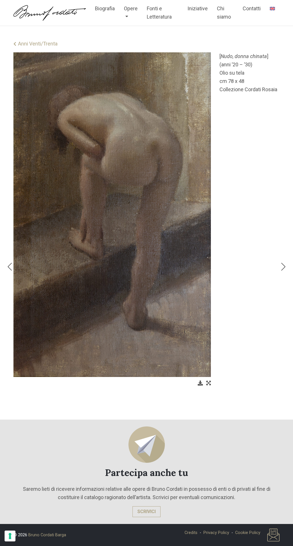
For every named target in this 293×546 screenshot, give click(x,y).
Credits (191, 532)
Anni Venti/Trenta (38, 44)
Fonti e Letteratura (159, 12)
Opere (131, 8)
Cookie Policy (247, 532)
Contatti (252, 8)
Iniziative (197, 8)
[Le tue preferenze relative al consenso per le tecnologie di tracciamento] (10, 536)
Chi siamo (224, 12)
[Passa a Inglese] (272, 8)
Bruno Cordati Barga (47, 535)
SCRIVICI (146, 511)
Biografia (105, 8)
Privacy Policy (216, 532)
